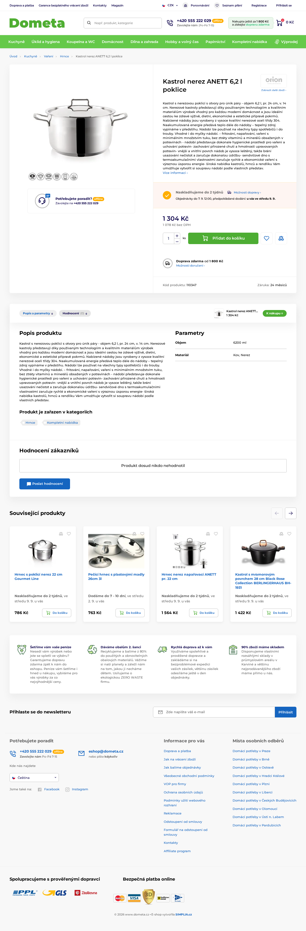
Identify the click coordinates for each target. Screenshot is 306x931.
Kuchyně (30, 56)
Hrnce (64, 56)
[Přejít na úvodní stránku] (37, 23)
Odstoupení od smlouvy (183, 822)
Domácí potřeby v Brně (251, 759)
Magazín (117, 5)
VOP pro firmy (175, 784)
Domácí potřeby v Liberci (253, 792)
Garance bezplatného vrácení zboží (63, 5)
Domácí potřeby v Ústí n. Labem (258, 817)
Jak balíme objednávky (182, 767)
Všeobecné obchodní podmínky (189, 776)
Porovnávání (200, 5)
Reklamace (172, 813)
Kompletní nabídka (62, 422)
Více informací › (175, 173)
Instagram (80, 789)
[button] (290, 513)
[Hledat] (89, 23)
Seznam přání (232, 5)
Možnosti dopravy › (247, 192)
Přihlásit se (284, 5)
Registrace (259, 5)
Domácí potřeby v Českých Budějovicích (264, 800)
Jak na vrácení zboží (180, 759)
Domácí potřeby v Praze (251, 751)
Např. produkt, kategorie (113, 23)
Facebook (52, 789)
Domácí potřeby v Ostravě (253, 767)
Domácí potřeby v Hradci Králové (258, 776)
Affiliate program (177, 851)
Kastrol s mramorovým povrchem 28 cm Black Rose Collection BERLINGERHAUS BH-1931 (263, 581)
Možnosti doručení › (190, 265)
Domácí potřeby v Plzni (251, 784)
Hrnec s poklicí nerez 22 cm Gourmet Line (38, 576)
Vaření (48, 56)
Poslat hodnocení (47, 484)
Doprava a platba (22, 5)
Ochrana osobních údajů (183, 792)
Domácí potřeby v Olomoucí (255, 809)
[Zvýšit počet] (177, 236)
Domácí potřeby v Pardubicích (257, 825)
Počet (168, 238)
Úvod (13, 56)
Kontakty (100, 5)
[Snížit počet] (177, 241)
